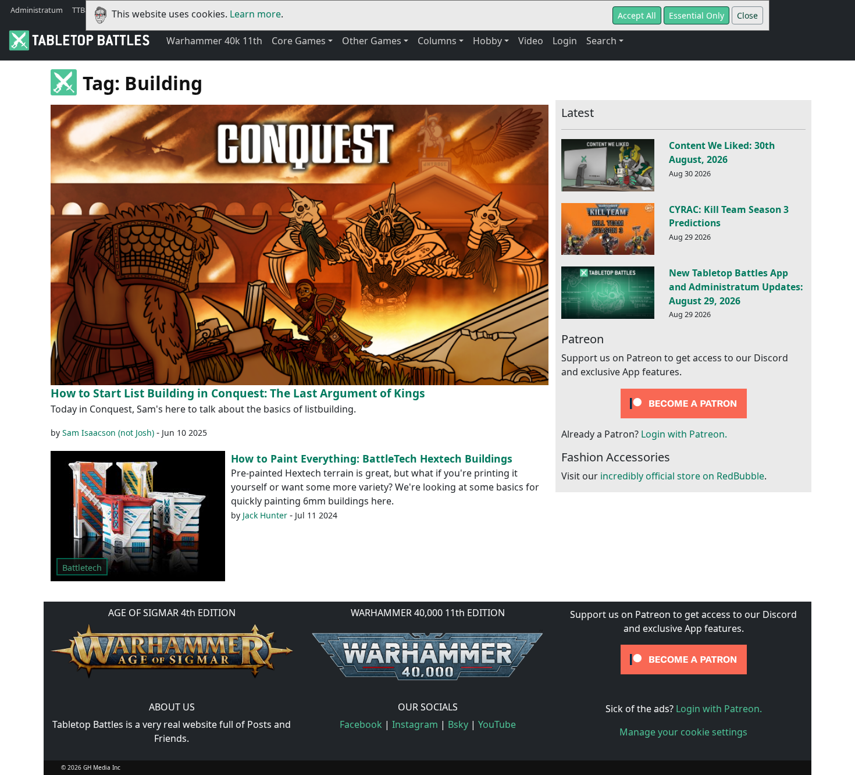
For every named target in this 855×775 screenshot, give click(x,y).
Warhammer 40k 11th (214, 40)
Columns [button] (437, 40)
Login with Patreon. (684, 434)
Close (747, 15)
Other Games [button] (371, 40)
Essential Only (696, 15)
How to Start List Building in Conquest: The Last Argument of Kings (238, 393)
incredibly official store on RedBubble (682, 476)
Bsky (458, 724)
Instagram (415, 724)
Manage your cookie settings (683, 732)
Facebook (361, 724)
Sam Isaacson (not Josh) (108, 432)
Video (530, 40)
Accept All (637, 15)
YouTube (497, 724)
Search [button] (601, 40)
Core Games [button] (299, 40)
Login (565, 40)
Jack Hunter (265, 515)
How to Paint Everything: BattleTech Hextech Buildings (371, 458)
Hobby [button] (487, 40)
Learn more (255, 14)
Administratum (36, 10)
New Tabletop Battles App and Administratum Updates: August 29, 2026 (736, 286)
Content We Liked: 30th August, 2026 (722, 152)
